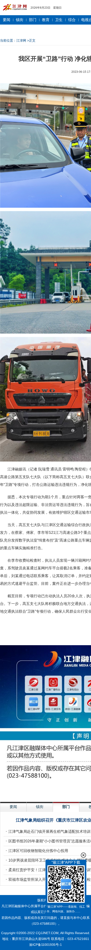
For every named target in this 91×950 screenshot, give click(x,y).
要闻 (6, 20)
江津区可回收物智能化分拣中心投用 (38, 851)
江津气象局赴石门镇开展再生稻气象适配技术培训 (49, 832)
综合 (72, 20)
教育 (45, 20)
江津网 (21, 40)
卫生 (59, 20)
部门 (32, 20)
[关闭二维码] (83, 855)
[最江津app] (66, 884)
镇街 (19, 20)
